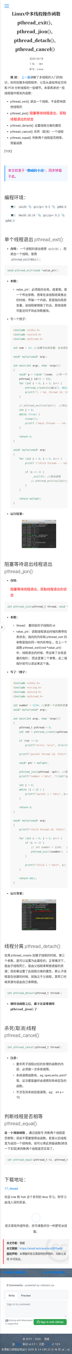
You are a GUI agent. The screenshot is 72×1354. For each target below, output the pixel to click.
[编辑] (56, 49)
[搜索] (65, 6)
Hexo (19, 1344)
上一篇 (25, 77)
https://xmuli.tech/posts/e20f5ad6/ (41, 1248)
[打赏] (36, 1217)
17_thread (11, 1188)
